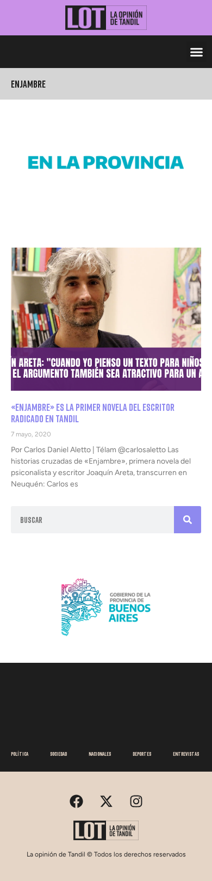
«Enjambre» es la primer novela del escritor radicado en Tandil (92, 413)
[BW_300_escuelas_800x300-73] (106, 194)
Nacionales (100, 753)
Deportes (142, 753)
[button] (196, 51)
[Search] (187, 519)
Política (19, 753)
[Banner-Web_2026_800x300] (106, 639)
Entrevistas (186, 753)
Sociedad (58, 753)
